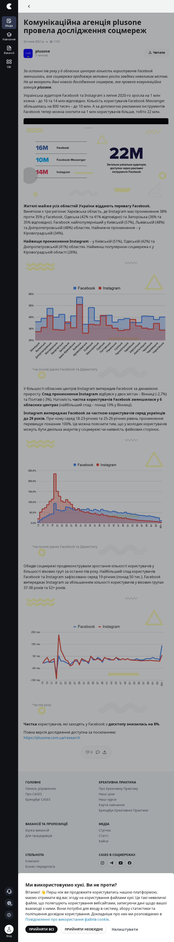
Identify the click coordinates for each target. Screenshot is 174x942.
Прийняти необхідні (84, 929)
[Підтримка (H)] (9, 891)
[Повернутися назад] (29, 6)
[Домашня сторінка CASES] (9, 6)
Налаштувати (125, 929)
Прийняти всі (41, 929)
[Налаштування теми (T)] (9, 914)
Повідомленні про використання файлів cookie (67, 919)
